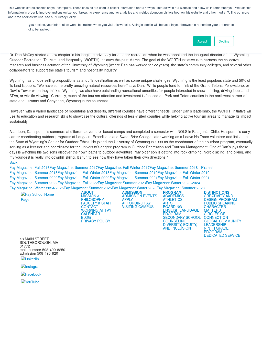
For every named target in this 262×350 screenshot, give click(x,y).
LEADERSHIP (215, 224)
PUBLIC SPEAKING (220, 202)
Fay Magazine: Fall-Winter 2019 (184, 172)
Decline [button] (224, 41)
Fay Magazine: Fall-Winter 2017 (124, 167)
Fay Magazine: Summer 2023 (122, 182)
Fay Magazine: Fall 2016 (29, 167)
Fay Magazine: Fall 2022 (78, 182)
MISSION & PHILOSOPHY (92, 197)
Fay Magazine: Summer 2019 (134, 172)
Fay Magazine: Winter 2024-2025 (36, 187)
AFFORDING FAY (136, 202)
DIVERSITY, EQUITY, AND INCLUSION (180, 226)
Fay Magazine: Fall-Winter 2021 (184, 177)
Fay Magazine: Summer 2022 (33, 182)
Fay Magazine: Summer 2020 (33, 177)
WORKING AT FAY (96, 210)
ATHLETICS (172, 199)
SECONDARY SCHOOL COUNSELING (182, 219)
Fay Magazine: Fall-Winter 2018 (84, 172)
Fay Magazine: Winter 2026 (134, 187)
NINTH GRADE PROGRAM (216, 229)
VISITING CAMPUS (138, 206)
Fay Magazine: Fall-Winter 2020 (84, 177)
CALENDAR (90, 213)
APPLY (127, 199)
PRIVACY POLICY (95, 220)
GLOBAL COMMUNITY (222, 220)
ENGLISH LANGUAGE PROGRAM (181, 212)
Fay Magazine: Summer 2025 (88, 187)
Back (13, 162)
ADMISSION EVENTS (139, 195)
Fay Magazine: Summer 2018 (33, 172)
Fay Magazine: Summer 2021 (134, 177)
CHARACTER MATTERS (215, 208)
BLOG (86, 217)
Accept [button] (202, 41)
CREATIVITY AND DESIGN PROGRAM (220, 197)
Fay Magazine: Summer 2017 (74, 167)
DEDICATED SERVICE (222, 235)
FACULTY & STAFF (97, 202)
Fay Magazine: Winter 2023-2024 (173, 182)
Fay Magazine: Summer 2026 (181, 187)
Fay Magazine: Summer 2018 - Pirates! (181, 167)
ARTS (167, 202)
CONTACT (89, 206)
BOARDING (172, 206)
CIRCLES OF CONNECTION (216, 215)
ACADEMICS (173, 195)
